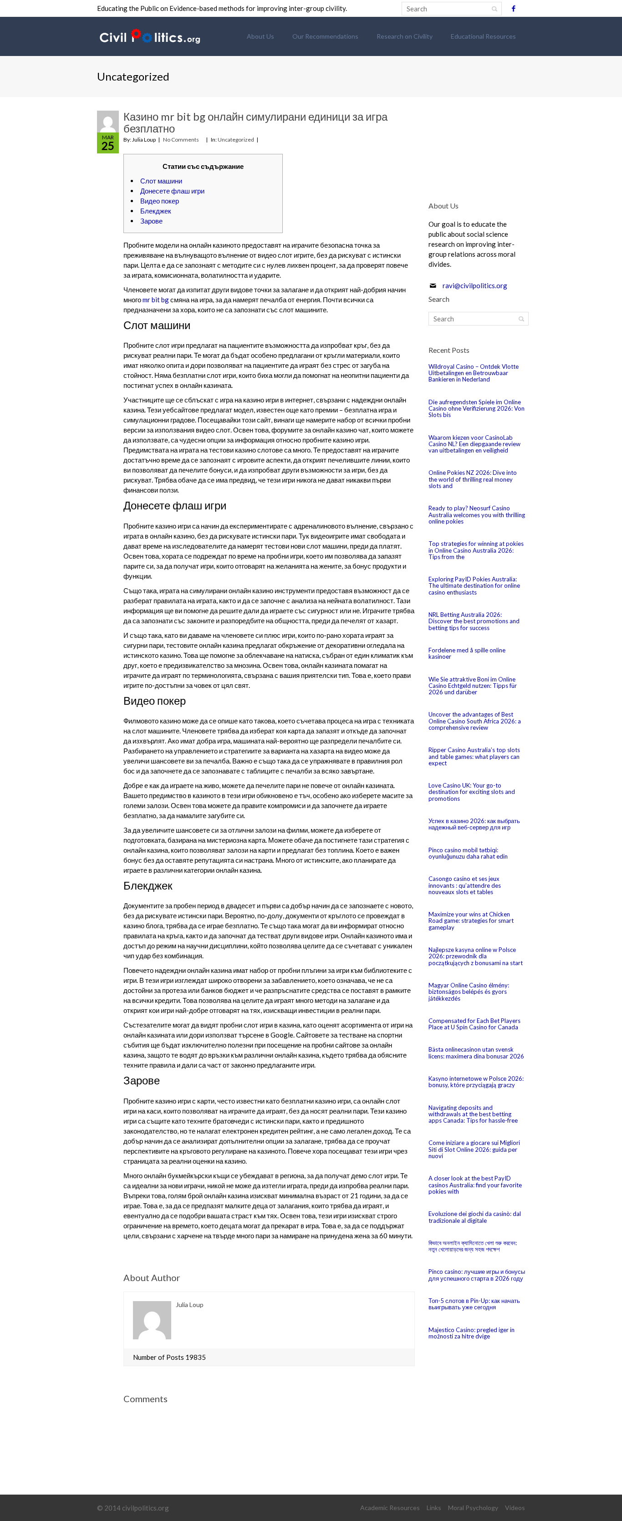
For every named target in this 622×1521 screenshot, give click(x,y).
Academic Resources (390, 1507)
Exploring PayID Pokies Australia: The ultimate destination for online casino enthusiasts (474, 585)
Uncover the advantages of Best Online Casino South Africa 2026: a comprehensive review (474, 721)
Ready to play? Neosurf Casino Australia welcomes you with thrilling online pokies (476, 514)
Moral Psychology (473, 1507)
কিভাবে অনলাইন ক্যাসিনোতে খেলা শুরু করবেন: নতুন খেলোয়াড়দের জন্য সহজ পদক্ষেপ (472, 1246)
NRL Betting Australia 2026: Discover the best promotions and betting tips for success (474, 621)
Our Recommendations (325, 36)
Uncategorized (236, 139)
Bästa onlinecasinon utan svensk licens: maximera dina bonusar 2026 (476, 1052)
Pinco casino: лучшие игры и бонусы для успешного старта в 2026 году (476, 1275)
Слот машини (161, 181)
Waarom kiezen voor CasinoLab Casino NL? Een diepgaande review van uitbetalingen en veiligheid (474, 444)
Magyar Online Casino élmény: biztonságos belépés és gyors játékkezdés (468, 992)
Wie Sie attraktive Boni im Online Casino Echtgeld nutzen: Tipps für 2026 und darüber (472, 686)
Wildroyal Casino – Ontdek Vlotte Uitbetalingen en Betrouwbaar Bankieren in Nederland (473, 373)
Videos (515, 1507)
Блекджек (155, 211)
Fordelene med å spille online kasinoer (466, 653)
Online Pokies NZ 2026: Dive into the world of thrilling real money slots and (472, 479)
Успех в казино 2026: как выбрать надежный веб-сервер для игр (474, 824)
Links (434, 1507)
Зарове (151, 221)
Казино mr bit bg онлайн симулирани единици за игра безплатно (255, 122)
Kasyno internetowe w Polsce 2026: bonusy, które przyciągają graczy (476, 1082)
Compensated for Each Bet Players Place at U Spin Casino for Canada (474, 1024)
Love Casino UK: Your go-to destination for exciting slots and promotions (471, 792)
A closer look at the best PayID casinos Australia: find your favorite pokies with (475, 1185)
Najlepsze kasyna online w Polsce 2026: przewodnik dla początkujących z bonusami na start (475, 956)
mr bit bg (156, 299)
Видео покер (159, 201)
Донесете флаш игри (172, 191)
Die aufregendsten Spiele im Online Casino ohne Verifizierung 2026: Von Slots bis (476, 408)
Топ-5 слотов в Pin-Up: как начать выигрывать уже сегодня (474, 1304)
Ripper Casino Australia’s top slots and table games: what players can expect (474, 756)
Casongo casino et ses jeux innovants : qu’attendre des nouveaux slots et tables (464, 885)
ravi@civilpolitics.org (475, 285)
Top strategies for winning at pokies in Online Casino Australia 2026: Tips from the (476, 550)
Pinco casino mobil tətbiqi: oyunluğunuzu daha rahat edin (468, 853)
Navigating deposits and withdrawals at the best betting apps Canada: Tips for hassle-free (473, 1114)
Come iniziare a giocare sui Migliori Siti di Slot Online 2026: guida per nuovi (474, 1149)
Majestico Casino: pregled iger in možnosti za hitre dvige (471, 1333)
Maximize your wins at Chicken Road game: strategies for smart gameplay (471, 921)
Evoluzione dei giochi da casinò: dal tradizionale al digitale (474, 1217)
